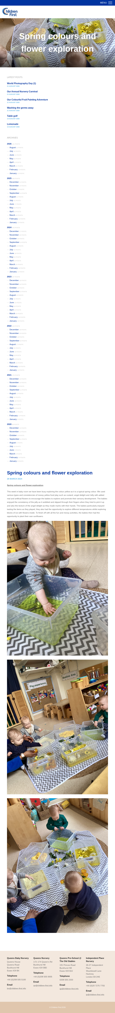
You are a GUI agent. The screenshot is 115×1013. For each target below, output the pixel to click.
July (15, 151)
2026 (13, 144)
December (18, 182)
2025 (13, 178)
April (15, 162)
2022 (13, 326)
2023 (13, 277)
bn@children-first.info (16, 988)
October (17, 189)
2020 (13, 424)
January (17, 173)
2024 (13, 227)
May (15, 158)
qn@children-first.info (42, 985)
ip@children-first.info (95, 995)
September (18, 193)
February (17, 169)
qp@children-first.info (69, 989)
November (18, 185)
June (15, 155)
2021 (13, 375)
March (16, 166)
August (16, 147)
